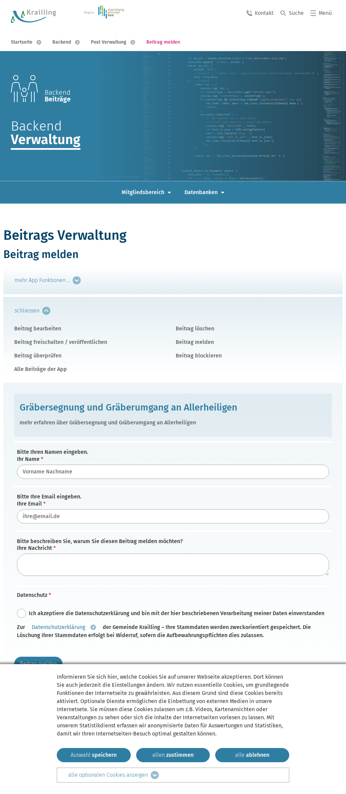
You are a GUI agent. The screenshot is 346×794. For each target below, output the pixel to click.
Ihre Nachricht (34, 548)
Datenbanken (201, 192)
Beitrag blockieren (199, 355)
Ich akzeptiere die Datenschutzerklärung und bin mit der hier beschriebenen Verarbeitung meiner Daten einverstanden (176, 613)
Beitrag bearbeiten (37, 328)
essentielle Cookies (218, 685)
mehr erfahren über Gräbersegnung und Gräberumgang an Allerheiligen (108, 422)
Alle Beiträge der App (40, 369)
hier (112, 677)
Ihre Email (29, 504)
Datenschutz (32, 595)
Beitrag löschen (195, 328)
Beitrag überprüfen (37, 355)
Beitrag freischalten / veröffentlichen (60, 342)
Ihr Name (28, 459)
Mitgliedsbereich (143, 192)
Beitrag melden (195, 342)
